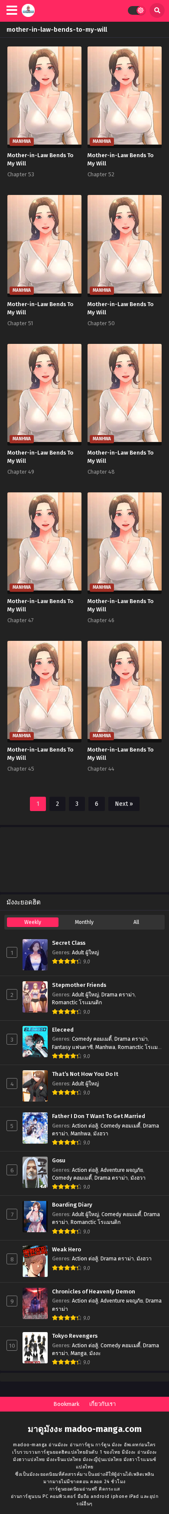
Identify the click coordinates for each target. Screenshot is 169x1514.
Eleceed (63, 1029)
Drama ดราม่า (118, 995)
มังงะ (95, 1353)
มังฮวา (100, 1134)
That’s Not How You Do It (85, 1074)
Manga (79, 1353)
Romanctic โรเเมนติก (77, 1002)
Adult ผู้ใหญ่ (85, 953)
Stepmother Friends (79, 985)
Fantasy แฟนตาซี (72, 1047)
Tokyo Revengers (75, 1336)
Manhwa (105, 1047)
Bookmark (66, 1404)
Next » (124, 804)
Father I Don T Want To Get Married (98, 1116)
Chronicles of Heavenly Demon (93, 1291)
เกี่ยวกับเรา (102, 1404)
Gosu (58, 1160)
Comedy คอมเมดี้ (92, 1039)
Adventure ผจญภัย (122, 1170)
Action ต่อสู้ (85, 1126)
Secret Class (68, 943)
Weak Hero (66, 1249)
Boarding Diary (72, 1204)
